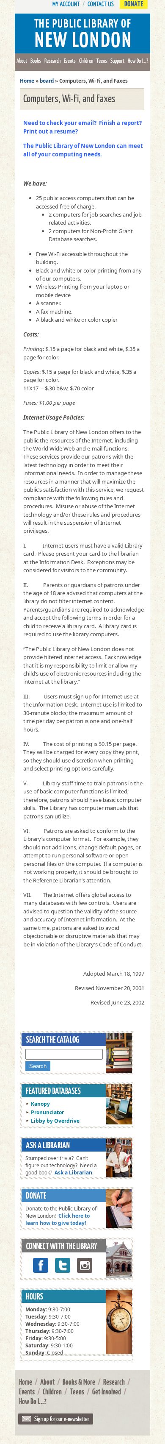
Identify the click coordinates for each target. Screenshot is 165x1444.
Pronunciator (47, 1112)
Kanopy (40, 1103)
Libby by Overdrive (55, 1120)
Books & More (79, 1381)
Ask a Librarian (73, 1172)
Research (52, 60)
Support (117, 60)
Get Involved (106, 1391)
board (47, 81)
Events (70, 60)
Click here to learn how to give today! (57, 1219)
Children (86, 60)
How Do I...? (138, 60)
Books (35, 60)
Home (27, 81)
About (21, 60)
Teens (101, 60)
